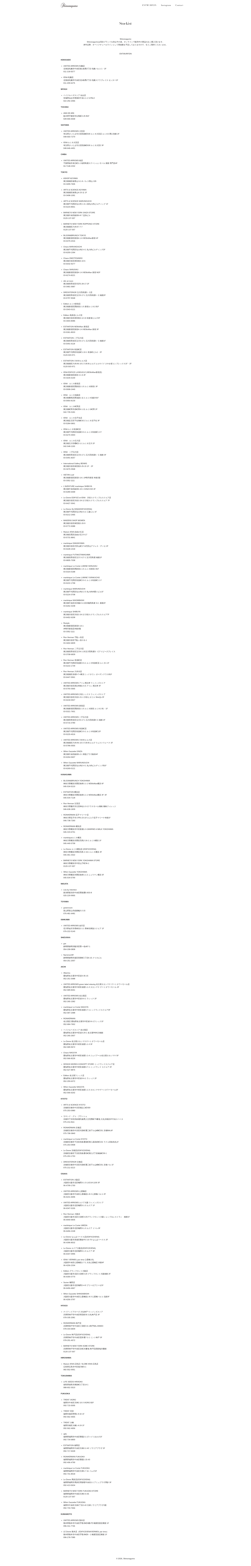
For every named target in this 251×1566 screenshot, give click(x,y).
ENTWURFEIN (149, 5)
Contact (179, 5)
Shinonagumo (129, 1559)
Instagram (166, 5)
